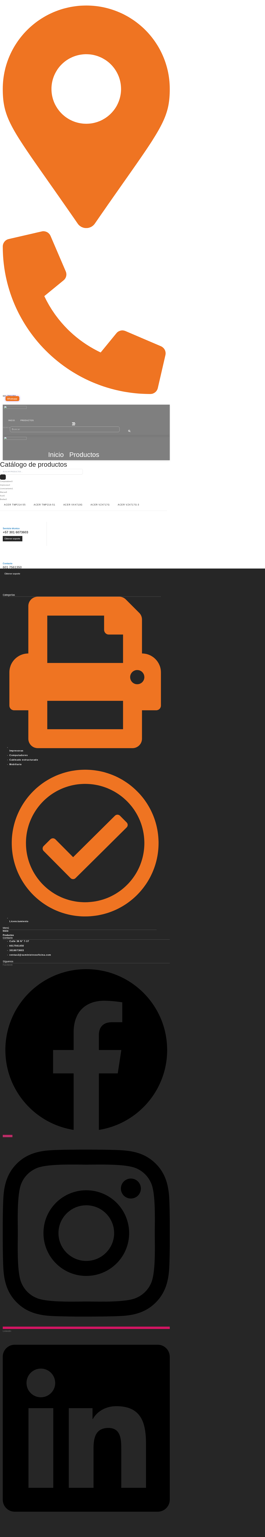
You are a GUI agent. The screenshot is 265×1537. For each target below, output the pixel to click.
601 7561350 (12, 567)
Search (6, 428)
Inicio (11, 420)
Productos (27, 420)
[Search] (129, 431)
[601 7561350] (84, 393)
